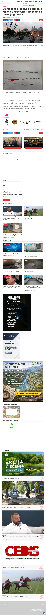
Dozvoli (31, 5)
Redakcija (8, 17)
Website (4, 185)
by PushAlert (14, 6)
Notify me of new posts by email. (11, 196)
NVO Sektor (27, 244)
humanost (27, 129)
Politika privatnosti (33, 610)
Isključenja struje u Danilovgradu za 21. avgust (13, 567)
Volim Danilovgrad (7, 610)
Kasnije (25, 5)
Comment (5, 160)
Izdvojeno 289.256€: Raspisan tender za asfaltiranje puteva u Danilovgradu (12, 270)
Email (4, 180)
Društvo (4, 6)
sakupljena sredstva (40, 129)
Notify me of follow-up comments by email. (13, 194)
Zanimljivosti (7, 276)
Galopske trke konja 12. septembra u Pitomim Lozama (32, 217)
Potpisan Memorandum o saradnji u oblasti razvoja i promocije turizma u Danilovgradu (32, 287)
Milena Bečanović (33, 129)
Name (4, 176)
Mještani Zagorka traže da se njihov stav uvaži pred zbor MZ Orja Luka (12, 235)
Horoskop (6, 244)
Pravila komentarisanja (37, 609)
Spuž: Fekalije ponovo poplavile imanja (33, 270)
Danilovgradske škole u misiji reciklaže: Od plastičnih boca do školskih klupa (33, 254)
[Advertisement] (11, 439)
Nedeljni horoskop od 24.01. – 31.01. (11, 253)
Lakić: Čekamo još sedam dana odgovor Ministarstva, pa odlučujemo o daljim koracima (12, 218)
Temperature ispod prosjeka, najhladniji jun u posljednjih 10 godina (12, 287)
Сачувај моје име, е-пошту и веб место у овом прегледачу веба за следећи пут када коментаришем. (21, 192)
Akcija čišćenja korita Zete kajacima (10, 478)
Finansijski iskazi (39, 612)
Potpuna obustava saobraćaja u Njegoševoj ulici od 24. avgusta (17, 507)
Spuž (26, 260)
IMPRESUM (41, 610)
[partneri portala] (23, 119)
